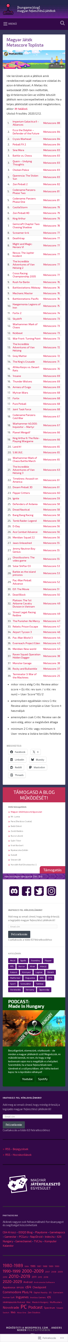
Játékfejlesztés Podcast (14, 1302)
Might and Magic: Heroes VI (22, 245)
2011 (34, 1276)
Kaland (13, 972)
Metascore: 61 (51, 480)
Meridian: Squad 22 (24, 537)
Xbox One (21, 1312)
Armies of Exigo (22, 387)
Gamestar (11, 1236)
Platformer (15, 978)
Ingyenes (22, 1297)
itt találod (21, 108)
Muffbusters (56, 1302)
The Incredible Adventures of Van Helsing (24, 347)
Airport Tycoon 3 (22, 632)
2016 (46, 1277)
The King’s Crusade (24, 361)
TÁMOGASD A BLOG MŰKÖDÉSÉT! (34, 795)
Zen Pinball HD (21, 212)
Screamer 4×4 (21, 232)
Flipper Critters (21, 492)
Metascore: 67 (51, 416)
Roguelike (30, 978)
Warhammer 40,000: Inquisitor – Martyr (25, 425)
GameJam (58, 1292)
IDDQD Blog (25, 1232)
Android (27, 1282)
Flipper (48, 960)
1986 (33, 1266)
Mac (28, 1302)
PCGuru (23, 1236)
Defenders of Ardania (25, 504)
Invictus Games (38, 1297)
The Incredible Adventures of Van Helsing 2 (24, 264)
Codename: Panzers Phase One (24, 200)
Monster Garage (22, 663)
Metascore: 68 (51, 392)
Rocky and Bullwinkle (25, 668)
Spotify (43, 1079)
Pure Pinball (19, 403)
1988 (45, 1266)
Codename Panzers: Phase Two (24, 191)
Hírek (32, 966)
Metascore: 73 (51, 318)
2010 (5, 1277)
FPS (12, 966)
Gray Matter (20, 355)
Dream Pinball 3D (22, 487)
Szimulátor (25, 984)
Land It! (17, 446)
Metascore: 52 (51, 581)
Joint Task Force (22, 409)
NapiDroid (36, 1236)
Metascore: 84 (51, 131)
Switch (6, 1312)
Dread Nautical (21, 509)
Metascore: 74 (51, 313)
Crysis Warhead (22, 138)
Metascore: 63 (51, 469)
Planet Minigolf (21, 432)
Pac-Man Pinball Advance (22, 582)
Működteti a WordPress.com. (27, 1327)
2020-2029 (12, 1281)
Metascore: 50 (51, 594)
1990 (57, 1266)
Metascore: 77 (51, 232)
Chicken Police (21, 169)
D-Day (16, 526)
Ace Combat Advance (25, 531)
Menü (12, 23)
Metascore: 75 (51, 305)
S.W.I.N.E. (18, 452)
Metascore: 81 (51, 191)
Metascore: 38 (51, 656)
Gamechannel (23, 1241)
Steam (59, 1307)
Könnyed (26, 972)
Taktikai (40, 984)
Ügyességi (44, 989)
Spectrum (49, 1307)
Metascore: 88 (51, 122)
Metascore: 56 (51, 526)
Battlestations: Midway (26, 287)
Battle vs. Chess (22, 155)
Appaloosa (9, 1287)
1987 (39, 1266)
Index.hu (50, 1236)
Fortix (16, 398)
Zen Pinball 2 (20, 184)
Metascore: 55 (51, 542)
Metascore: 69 (51, 375)
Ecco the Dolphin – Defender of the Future (26, 131)
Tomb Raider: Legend (25, 520)
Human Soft (9, 1297)
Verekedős (15, 989)
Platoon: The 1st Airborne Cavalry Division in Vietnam (24, 603)
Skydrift (17, 318)
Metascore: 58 (51, 504)
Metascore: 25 (51, 675)
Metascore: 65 (51, 446)
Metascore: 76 (51, 282)
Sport (13, 984)
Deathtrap (19, 238)
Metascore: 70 (51, 368)
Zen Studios (34, 1312)
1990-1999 (11, 1271)
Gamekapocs (57, 1232)
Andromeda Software (44, 1282)
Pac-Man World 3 (23, 637)
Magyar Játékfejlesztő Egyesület (26, 812)
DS (50, 1292)
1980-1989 (13, 1265)
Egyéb (23, 960)
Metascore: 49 (51, 603)
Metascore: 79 (51, 207)
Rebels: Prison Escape (25, 626)
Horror (21, 966)
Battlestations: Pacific (26, 298)
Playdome (41, 1232)
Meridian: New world (24, 648)
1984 (26, 1266)
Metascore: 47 (51, 621)
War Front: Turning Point (27, 338)
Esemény (35, 960)
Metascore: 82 (51, 184)
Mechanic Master (23, 293)
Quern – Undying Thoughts (22, 163)
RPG (42, 978)
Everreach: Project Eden (26, 643)
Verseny (30, 989)
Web (13, 1312)
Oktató (50, 972)
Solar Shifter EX (22, 566)
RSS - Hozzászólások (18, 1154)
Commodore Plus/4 (17, 1292)
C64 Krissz (9, 1232)
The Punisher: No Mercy (26, 621)
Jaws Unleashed (22, 542)
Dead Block (19, 594)
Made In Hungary (40, 1302)
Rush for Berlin (21, 282)
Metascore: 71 (51, 361)
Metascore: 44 (51, 637)
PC (23, 1306)
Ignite (16, 498)
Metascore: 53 (51, 566)
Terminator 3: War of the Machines (25, 676)
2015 (40, 1277)
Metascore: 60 (51, 492)
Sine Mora (18, 150)
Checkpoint (39, 1287)
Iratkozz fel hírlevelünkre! (25, 910)
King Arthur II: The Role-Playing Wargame (26, 439)
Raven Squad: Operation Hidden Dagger (26, 656)
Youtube (27, 1079)
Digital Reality (41, 1292)
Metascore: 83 (51, 150)
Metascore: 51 (51, 589)
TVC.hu (38, 1241)
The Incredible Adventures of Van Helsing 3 (24, 470)
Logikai (39, 972)
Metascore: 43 (51, 643)
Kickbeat (18, 333)
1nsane (17, 375)
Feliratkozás (19, 934)
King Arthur (19, 218)
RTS (50, 978)
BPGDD (20, 1287)
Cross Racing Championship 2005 (24, 275)
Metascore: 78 (51, 225)
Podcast (35, 1307)
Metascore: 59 (51, 498)
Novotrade (11, 1307)
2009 (60, 1271)
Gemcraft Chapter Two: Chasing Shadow (26, 225)
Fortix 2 (17, 313)
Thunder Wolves (22, 381)
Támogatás (52, 870)
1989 (51, 1266)
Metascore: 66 (51, 432)
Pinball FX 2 (19, 144)
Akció (12, 960)
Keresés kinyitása (62, 22)
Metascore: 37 (51, 668)
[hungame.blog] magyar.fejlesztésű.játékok (36, 9)
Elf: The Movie (21, 589)
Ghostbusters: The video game (24, 559)
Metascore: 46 (51, 632)
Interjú (43, 966)
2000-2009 (33, 1271)
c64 (28, 1287)
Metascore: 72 (51, 347)
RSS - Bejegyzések (16, 1149)
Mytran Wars (20, 392)
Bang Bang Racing (23, 515)
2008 (53, 1272)
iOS (49, 1297)
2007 (47, 1272)
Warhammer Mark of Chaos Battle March (25, 459)
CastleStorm (20, 207)
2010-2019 (19, 1276)
